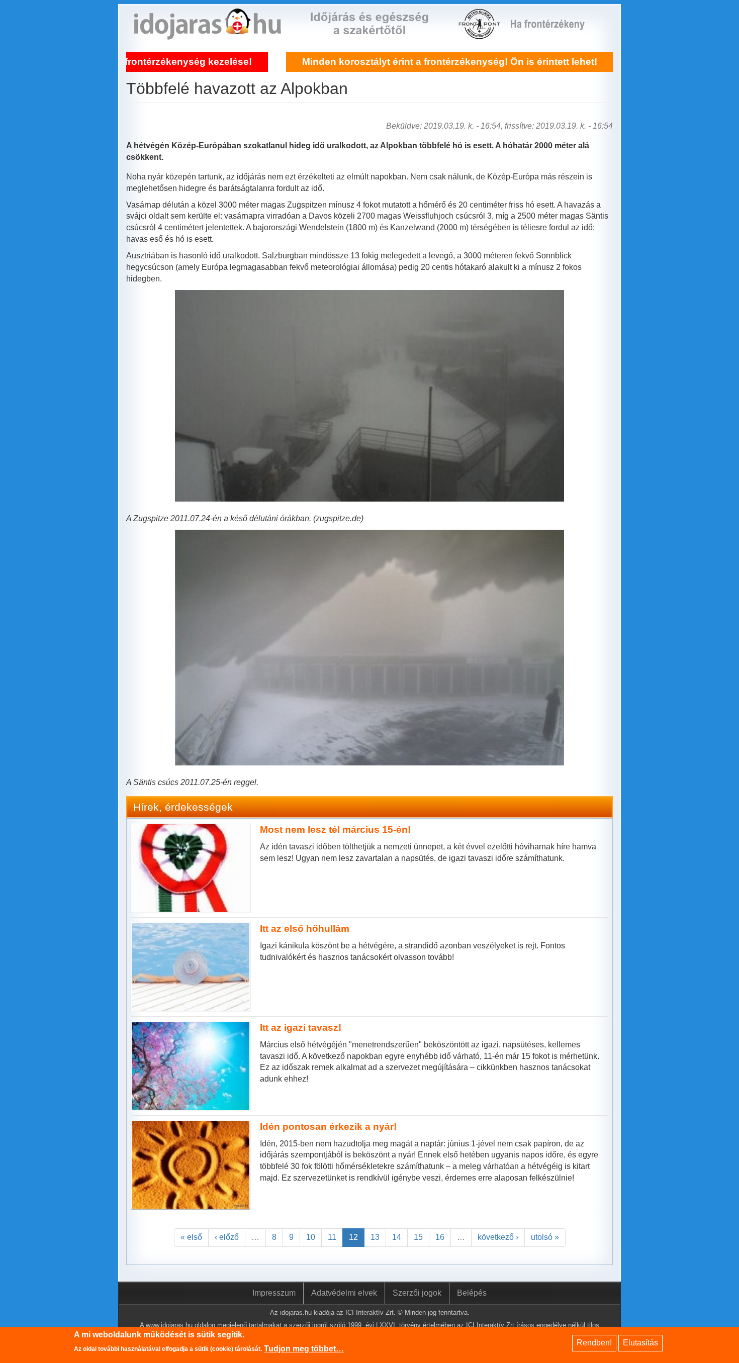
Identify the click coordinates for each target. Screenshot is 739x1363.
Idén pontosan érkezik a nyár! (328, 1126)
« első (191, 1237)
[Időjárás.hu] (207, 33)
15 (418, 1237)
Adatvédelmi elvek (344, 1293)
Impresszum (274, 1293)
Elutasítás (640, 1342)
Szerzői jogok (417, 1293)
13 (375, 1237)
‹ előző (227, 1237)
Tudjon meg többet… (304, 1348)
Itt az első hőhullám (304, 928)
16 (439, 1237)
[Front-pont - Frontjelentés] (553, 33)
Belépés (472, 1293)
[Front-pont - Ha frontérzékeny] (480, 33)
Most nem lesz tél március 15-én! (335, 829)
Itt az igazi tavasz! (300, 1027)
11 (332, 1237)
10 (310, 1237)
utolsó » (545, 1237)
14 (396, 1237)
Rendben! (594, 1342)
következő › (498, 1237)
